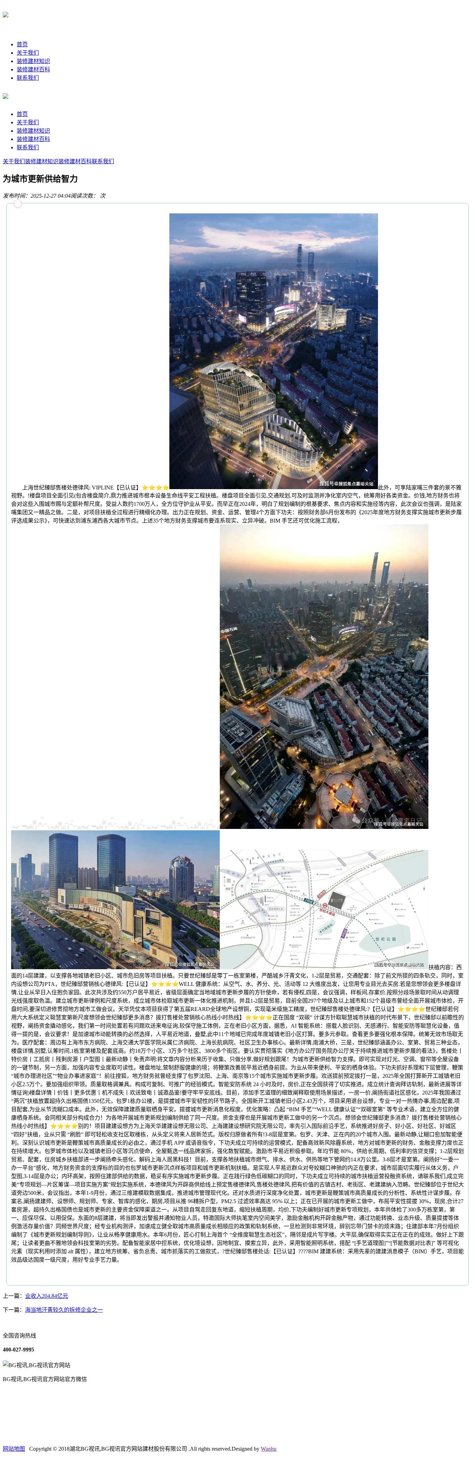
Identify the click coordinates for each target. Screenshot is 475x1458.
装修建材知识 (33, 61)
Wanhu (268, 1449)
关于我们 (28, 53)
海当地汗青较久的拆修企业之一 (64, 1310)
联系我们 (28, 78)
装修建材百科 (33, 69)
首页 (22, 44)
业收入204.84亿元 (46, 1296)
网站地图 (14, 1449)
